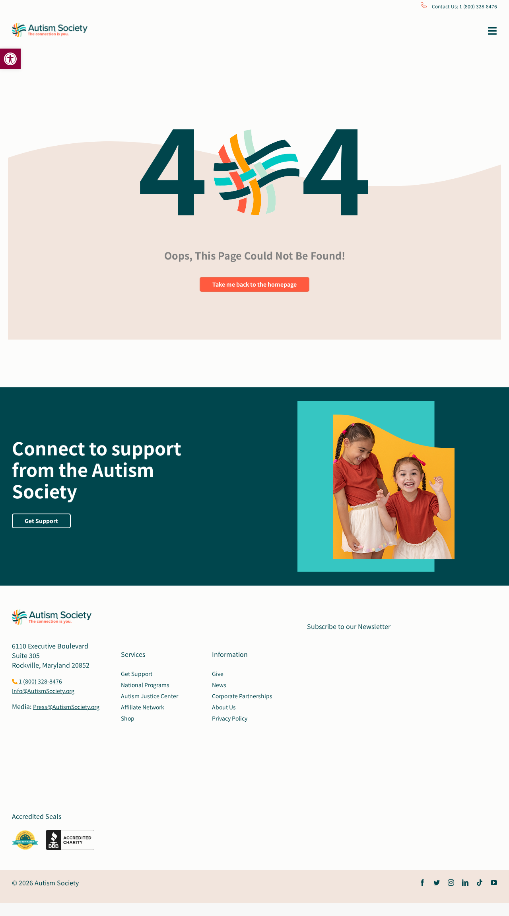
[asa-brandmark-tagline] (49, 26)
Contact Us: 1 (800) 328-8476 (464, 6)
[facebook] (422, 882)
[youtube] (494, 882)
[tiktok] (479, 882)
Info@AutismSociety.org (43, 691)
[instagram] (451, 882)
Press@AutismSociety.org (66, 707)
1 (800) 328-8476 (39, 681)
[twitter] (436, 882)
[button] (10, 59)
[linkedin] (465, 882)
